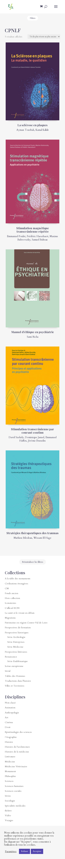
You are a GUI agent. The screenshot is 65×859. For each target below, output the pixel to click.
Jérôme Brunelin (37, 440)
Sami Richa (32, 336)
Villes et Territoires (14, 685)
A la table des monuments (17, 578)
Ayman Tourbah (25, 130)
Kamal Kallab (42, 130)
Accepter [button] (37, 851)
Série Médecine (15, 646)
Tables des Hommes (15, 676)
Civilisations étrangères (16, 583)
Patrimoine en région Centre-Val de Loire (26, 622)
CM (7, 588)
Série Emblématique (17, 661)
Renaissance (11, 656)
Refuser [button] (24, 851)
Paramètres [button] (10, 851)
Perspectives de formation (18, 627)
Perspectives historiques (16, 632)
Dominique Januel (34, 437)
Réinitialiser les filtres (32, 561)
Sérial (7, 671)
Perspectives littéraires (16, 651)
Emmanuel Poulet (16, 236)
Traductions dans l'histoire (18, 680)
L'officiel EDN (12, 608)
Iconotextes (10, 603)
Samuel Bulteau (40, 239)
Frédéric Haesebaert (37, 236)
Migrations (10, 617)
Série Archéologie (16, 637)
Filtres (32, 18)
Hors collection (12, 598)
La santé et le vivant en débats (19, 613)
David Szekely (16, 437)
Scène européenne (14, 666)
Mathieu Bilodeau (23, 537)
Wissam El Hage (42, 537)
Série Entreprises (15, 642)
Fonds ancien (11, 593)
